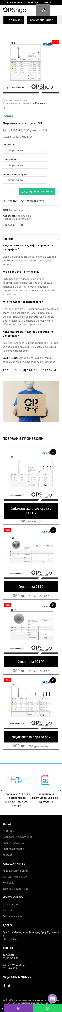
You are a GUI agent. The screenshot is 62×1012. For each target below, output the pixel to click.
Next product (11, 108)
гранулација (11, 159)
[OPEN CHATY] (52, 998)
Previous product (4, 108)
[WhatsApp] (47, 1008)
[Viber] (18, 1008)
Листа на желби (35, 201)
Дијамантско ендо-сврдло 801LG (31, 510)
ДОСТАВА (8, 239)
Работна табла (11, 904)
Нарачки (8, 910)
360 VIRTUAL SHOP (41, 20)
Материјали (21, 100)
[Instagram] (9, 985)
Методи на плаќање (15, 876)
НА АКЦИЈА (14, 20)
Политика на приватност (17, 836)
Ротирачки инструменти (16, 103)
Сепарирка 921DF (31, 661)
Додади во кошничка (37, 191)
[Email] (22, 225)
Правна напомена (13, 842)
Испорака (8, 882)
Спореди (11, 201)
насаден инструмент (17, 174)
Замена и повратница (15, 888)
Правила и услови (13, 848)
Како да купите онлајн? (16, 870)
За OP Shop (9, 831)
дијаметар (10, 144)
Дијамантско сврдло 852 (31, 737)
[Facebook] (18, 225)
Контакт (7, 854)
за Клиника (38, 103)
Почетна (7, 100)
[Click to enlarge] (8, 88)
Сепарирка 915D (31, 586)
